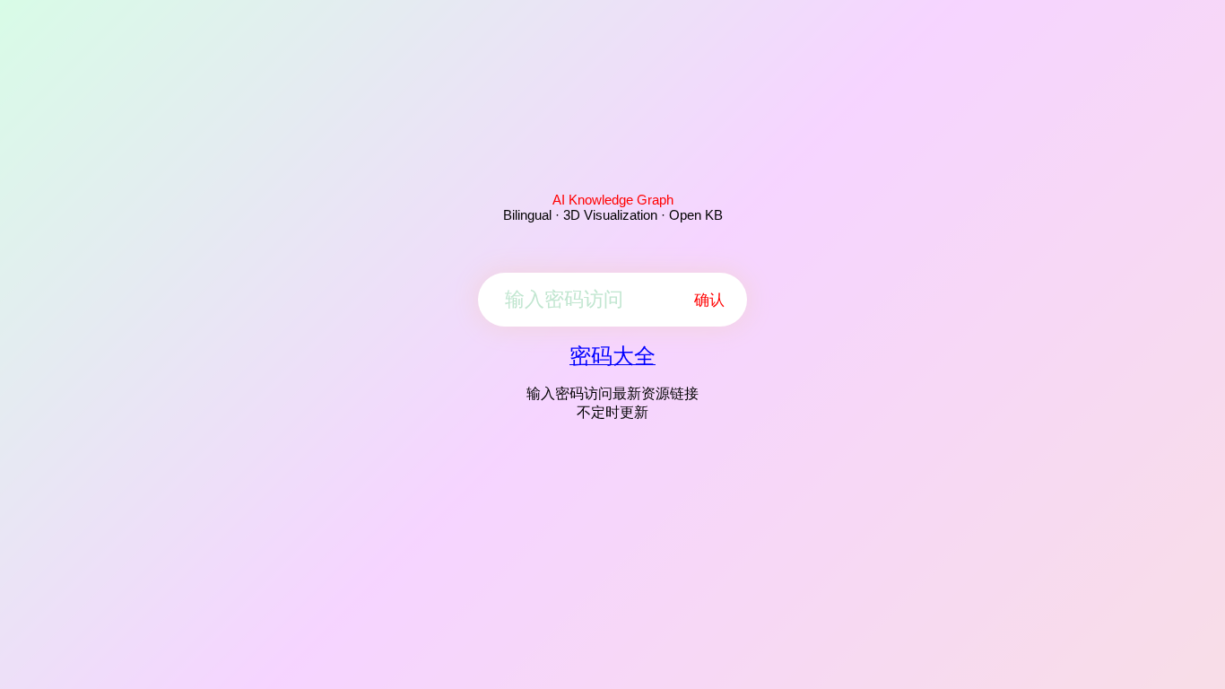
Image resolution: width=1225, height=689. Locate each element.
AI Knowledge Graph (612, 199)
